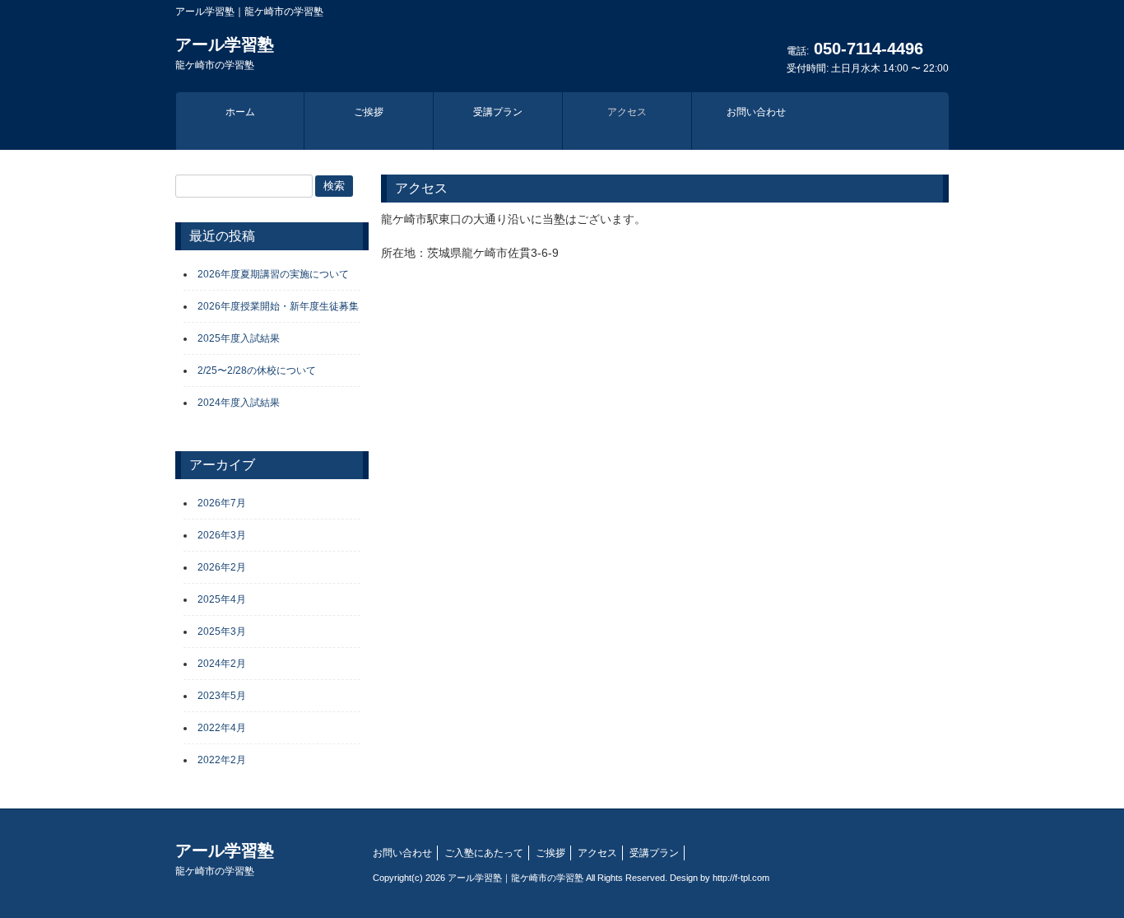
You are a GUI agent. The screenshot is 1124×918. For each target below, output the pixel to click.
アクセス (597, 853)
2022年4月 (221, 728)
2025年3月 (221, 631)
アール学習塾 (224, 53)
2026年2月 (221, 567)
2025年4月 (221, 599)
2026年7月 (221, 503)
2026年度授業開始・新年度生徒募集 (278, 306)
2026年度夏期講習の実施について (273, 274)
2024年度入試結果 (238, 402)
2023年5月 (221, 695)
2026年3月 (221, 535)
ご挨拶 (550, 853)
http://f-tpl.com (741, 878)
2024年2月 (221, 663)
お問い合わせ (402, 853)
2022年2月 (221, 760)
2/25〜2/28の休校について (256, 370)
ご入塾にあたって (483, 853)
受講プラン (654, 853)
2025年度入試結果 (238, 338)
